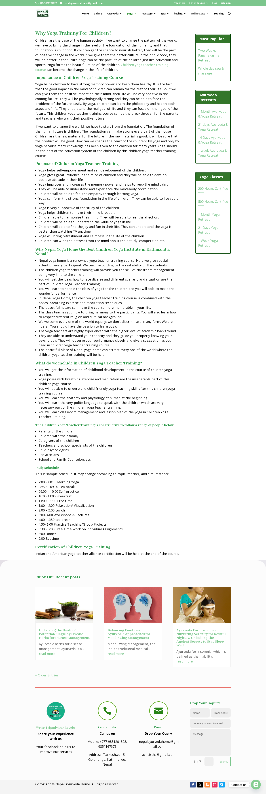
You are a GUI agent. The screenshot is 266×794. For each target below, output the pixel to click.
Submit (224, 761)
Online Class (198, 13)
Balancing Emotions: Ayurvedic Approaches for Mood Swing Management (129, 634)
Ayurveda (112, 13)
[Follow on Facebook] (193, 784)
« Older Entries (46, 675)
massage (147, 13)
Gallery (98, 13)
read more (47, 653)
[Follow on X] (200, 784)
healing (178, 13)
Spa (163, 13)
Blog (215, 3)
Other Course (197, 3)
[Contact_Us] (256, 784)
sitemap (226, 3)
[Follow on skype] (222, 784)
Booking (218, 13)
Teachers (179, 3)
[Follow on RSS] (207, 784)
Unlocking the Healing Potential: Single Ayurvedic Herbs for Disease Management (64, 634)
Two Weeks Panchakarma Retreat (208, 55)
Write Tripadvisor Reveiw (55, 728)
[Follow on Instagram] (215, 784)
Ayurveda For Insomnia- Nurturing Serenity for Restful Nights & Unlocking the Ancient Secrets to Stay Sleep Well (201, 638)
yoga (130, 13)
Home (85, 13)
